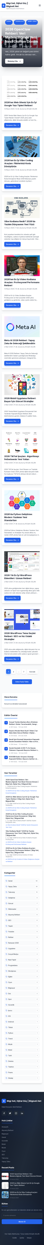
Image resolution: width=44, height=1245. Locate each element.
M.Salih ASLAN (32, 109)
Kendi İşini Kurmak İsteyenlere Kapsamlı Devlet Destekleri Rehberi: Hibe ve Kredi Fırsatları (24, 740)
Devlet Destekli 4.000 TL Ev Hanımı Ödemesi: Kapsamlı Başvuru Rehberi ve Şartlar (24, 749)
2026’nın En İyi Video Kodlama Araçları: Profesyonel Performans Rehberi (22, 282)
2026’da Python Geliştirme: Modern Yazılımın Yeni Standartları (18, 517)
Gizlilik (14, 1238)
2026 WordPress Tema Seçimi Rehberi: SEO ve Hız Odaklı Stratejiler (19, 636)
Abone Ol (22, 1222)
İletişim (29, 1238)
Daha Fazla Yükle (22, 682)
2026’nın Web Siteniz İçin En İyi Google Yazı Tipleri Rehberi (25, 1184)
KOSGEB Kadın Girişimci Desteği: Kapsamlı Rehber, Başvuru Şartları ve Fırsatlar (23, 758)
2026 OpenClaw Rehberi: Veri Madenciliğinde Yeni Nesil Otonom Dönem (21, 35)
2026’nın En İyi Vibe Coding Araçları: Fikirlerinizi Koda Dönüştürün (18, 163)
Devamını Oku (11, 125)
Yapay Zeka (32, 21)
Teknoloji (19, 21)
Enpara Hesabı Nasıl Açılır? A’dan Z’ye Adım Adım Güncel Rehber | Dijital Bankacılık (23, 732)
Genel (8, 21)
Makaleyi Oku (13, 61)
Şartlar (22, 1238)
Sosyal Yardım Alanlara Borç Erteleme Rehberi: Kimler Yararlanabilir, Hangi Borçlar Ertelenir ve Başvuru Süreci (23, 723)
